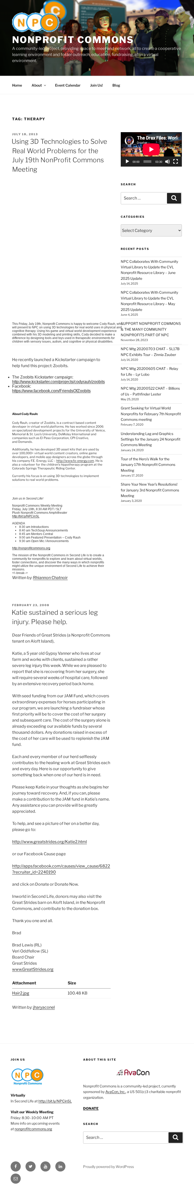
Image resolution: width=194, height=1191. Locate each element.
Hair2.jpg (20, 993)
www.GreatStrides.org (33, 969)
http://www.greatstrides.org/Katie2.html (49, 841)
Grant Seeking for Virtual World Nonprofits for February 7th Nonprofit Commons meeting (151, 414)
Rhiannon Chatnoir (50, 577)
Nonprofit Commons (73, 39)
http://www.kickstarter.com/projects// (58, 382)
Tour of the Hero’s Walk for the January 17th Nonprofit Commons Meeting (148, 464)
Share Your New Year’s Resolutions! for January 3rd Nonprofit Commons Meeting (150, 490)
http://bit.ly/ (25, 516)
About (37, 85)
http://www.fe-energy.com (75, 461)
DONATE (91, 1108)
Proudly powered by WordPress (108, 1166)
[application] (151, 149)
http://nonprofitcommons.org (31, 548)
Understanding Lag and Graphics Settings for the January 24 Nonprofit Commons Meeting (150, 439)
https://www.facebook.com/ (51, 391)
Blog (116, 85)
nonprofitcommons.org (33, 1129)
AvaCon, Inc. (115, 1091)
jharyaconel (44, 1007)
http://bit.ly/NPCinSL (55, 1101)
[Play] (127, 161)
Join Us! (96, 85)
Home (17, 85)
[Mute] (167, 161)
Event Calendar (68, 85)
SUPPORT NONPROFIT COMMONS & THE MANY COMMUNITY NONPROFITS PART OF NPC (151, 329)
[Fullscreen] (175, 161)
